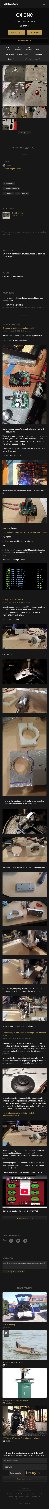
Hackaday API (36, 1496)
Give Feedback (37, 1494)
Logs (11, 59)
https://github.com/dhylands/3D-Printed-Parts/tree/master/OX (18, 1114)
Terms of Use (12, 1496)
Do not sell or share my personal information (24, 1499)
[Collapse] (17, 324)
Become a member (9, 1455)
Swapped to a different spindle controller (18, 327)
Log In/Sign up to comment (14, 1272)
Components (37, 54)
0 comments (27, 331)
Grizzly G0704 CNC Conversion (15, 1400)
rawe (8, 1327)
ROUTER (25, 193)
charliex (26, 26)
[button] (44, 4)
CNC (17, 193)
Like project (34, 32)
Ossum (9, 1365)
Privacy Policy (24, 1496)
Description (9, 54)
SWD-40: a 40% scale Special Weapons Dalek (21, 1438)
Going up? (25, 1488)
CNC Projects (17, 213)
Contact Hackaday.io (22, 1494)
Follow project (16, 32)
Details (19, 54)
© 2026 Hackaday (24, 1503)
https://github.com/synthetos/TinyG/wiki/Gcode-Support (25, 532)
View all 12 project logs (24, 1218)
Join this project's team (12, 168)
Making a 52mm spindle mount (15, 599)
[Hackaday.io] (10, 4)
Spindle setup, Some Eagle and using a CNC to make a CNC (24, 1034)
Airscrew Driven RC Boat (13, 1362)
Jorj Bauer (10, 1441)
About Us (10, 1494)
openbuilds (8, 193)
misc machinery (9, 1324)
